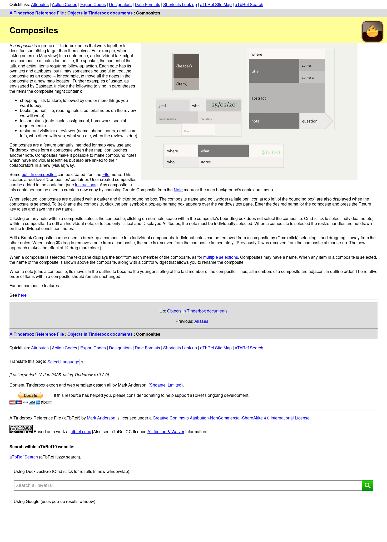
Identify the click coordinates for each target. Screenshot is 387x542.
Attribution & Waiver (165, 431)
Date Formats (147, 4)
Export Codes (93, 4)
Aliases (201, 321)
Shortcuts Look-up (180, 4)
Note (178, 190)
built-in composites (39, 174)
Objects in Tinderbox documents (100, 13)
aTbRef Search (249, 4)
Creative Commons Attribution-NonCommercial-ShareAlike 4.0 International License (231, 418)
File (106, 174)
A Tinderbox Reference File (36, 13)
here (22, 295)
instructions (85, 185)
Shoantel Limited (165, 385)
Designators (120, 4)
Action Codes (64, 4)
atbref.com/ (81, 431)
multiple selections (220, 257)
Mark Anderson (101, 418)
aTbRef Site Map (216, 4)
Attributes (40, 4)
